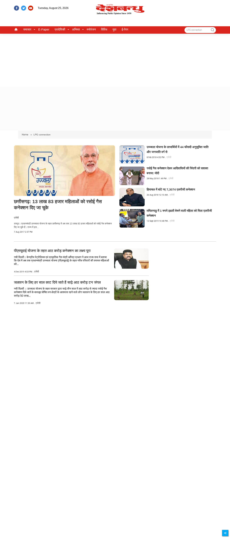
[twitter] (23, 8)
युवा (114, 29)
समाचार (27, 29)
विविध (104, 29)
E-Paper (43, 29)
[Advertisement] (115, 59)
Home (25, 134)
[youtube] (30, 8)
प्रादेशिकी (60, 29)
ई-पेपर (125, 29)
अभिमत (76, 29)
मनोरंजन (91, 29)
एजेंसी (16, 217)
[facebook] (16, 8)
